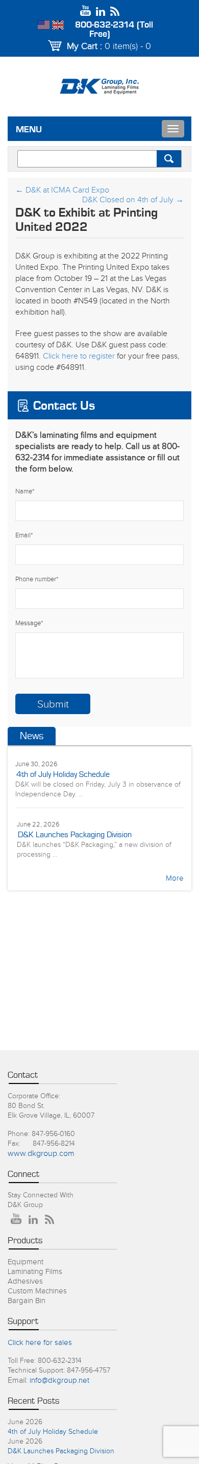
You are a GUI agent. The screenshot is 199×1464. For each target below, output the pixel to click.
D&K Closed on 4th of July (133, 200)
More (175, 878)
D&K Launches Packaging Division (75, 834)
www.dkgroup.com (41, 1154)
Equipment (25, 1262)
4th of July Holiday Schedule (63, 774)
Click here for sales (40, 1342)
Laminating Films (35, 1271)
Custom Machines (37, 1291)
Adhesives (25, 1281)
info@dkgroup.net (59, 1380)
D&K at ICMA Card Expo (62, 190)
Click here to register (79, 356)
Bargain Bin (26, 1300)
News (31, 736)
